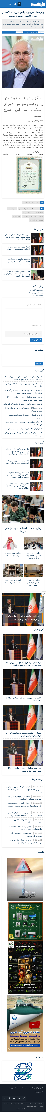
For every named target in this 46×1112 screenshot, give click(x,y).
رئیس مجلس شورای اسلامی (33, 216)
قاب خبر (17, 1103)
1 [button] (41, 596)
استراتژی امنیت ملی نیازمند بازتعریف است (13, 581)
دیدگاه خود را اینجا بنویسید (32, 304)
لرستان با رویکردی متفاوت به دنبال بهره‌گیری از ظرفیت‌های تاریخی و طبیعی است (18, 474)
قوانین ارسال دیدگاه (31, 334)
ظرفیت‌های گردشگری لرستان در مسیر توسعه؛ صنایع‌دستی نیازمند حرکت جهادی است (17, 237)
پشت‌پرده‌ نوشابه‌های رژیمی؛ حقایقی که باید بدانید (21, 404)
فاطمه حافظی (28, 202)
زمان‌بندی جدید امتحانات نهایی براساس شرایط (23, 530)
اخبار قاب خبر (23, 209)
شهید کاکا (16, 216)
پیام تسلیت (12, 209)
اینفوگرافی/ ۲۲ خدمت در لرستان (30, 1088)
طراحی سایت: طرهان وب (23, 1108)
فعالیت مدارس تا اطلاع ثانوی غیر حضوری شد (33, 582)
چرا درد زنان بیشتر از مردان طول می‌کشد (13, 554)
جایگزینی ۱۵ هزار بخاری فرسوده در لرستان (24, 429)
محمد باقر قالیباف (36, 220)
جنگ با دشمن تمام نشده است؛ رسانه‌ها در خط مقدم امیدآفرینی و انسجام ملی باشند (17, 273)
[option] (23, 609)
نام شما (38, 315)
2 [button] (41, 599)
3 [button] (41, 602)
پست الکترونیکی (35, 325)
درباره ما (38, 1092)
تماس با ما (12, 1088)
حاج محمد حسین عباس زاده (33, 212)
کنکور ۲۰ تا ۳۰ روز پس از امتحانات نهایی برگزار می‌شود (33, 555)
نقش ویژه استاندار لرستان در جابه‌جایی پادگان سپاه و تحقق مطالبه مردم (19, 261)
